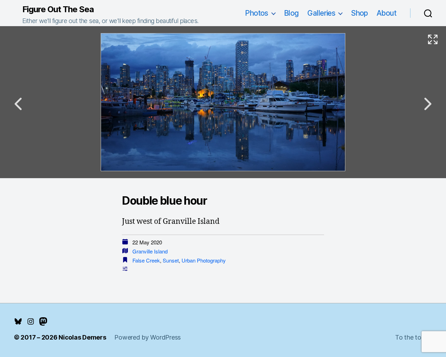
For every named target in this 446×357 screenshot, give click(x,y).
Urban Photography (204, 260)
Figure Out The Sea (58, 9)
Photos (256, 13)
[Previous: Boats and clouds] (18, 104)
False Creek (146, 260)
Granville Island (150, 251)
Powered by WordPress (147, 337)
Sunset (171, 260)
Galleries (321, 13)
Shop (359, 13)
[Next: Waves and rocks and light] (428, 104)
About (386, 13)
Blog (291, 13)
